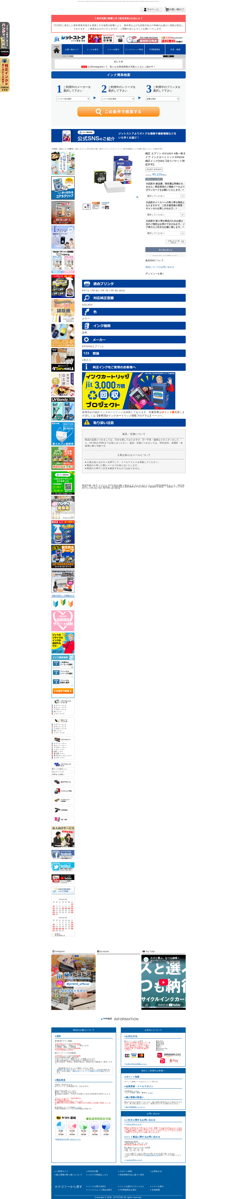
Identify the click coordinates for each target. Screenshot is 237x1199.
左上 (6, 42)
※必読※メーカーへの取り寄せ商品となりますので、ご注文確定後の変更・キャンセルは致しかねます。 (165, 205)
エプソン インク (60, 705)
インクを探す (93, 49)
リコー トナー (59, 750)
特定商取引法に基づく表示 (132, 1175)
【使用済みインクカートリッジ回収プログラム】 (124, 415)
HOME (54, 149)
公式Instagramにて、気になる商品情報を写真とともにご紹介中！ (122, 67)
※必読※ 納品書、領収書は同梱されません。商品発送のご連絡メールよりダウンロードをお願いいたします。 (165, 186)
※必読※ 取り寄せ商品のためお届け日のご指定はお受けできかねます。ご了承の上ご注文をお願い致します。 (165, 224)
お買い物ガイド (72, 49)
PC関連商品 (154, 49)
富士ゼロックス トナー (63, 756)
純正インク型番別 (66, 149)
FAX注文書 (93, 1171)
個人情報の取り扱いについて (69, 1175)
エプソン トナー (60, 743)
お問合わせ (157, 1171)
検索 (169, 56)
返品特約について (154, 260)
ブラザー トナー (60, 747)
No (158, 1)
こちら (78, 1107)
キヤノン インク (60, 726)
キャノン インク (60, 707)
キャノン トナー (60, 745)
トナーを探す (113, 49)
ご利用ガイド (62, 1171)
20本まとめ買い (58, 774)
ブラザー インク (60, 709)
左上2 (6, 78)
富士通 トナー (59, 754)
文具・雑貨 (175, 49)
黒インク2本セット (59, 769)
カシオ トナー (59, 758)
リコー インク (59, 714)
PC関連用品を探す (128, 1190)
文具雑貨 (156, 1190)
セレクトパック (58, 772)
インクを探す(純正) (97, 1186)
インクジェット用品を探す (100, 1190)
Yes (156, 1)
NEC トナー (58, 752)
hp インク (58, 712)
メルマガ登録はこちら (98, 1175)
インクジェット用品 (134, 49)
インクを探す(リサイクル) (132, 1186)
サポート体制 (126, 1171)
